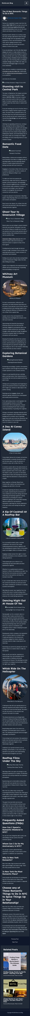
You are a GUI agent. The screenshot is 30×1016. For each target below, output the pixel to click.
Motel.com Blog (7, 3)
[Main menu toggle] (26, 3)
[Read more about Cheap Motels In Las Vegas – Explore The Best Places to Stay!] (15, 988)
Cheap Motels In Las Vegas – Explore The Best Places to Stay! (13, 1000)
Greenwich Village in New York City (11, 239)
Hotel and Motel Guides (8, 975)
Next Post (15, 942)
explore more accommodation (15, 73)
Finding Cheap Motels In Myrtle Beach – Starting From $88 (14, 972)
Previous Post (15, 939)
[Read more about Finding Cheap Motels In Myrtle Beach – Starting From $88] (15, 961)
